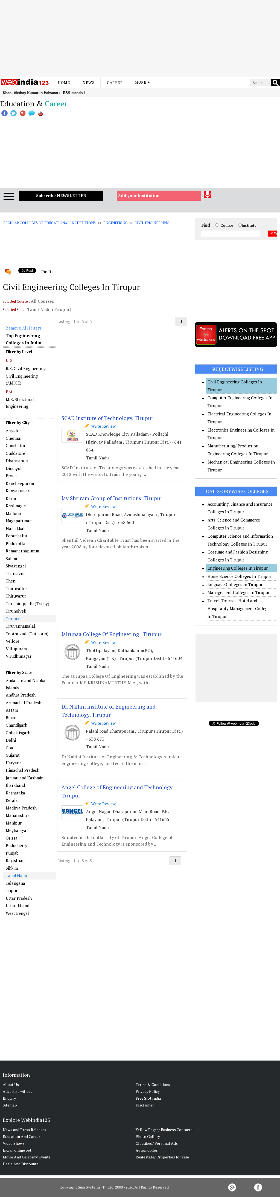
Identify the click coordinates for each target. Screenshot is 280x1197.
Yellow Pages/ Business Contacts (164, 1129)
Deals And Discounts (21, 1163)
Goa (9, 747)
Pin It (46, 271)
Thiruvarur (16, 596)
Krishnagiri (16, 505)
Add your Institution (139, 195)
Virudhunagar (18, 656)
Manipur (14, 823)
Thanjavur (15, 573)
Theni (11, 581)
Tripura (13, 890)
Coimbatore (17, 445)
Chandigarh (16, 725)
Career (115, 82)
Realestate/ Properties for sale (162, 1157)
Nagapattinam (19, 520)
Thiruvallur (16, 588)
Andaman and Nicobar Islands (26, 684)
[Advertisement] (140, 38)
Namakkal (15, 528)
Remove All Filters (23, 328)
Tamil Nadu (16, 875)
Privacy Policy (148, 1091)
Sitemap (10, 1105)
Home (64, 82)
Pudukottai (16, 543)
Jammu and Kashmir (24, 777)
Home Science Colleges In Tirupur (239, 576)
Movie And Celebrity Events (27, 1157)
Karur (11, 498)
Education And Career (21, 1136)
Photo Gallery (148, 1136)
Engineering (115, 222)
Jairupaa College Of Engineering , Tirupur (112, 634)
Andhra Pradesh (21, 695)
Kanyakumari (18, 490)
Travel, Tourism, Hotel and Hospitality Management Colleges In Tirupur (240, 608)
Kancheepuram (20, 483)
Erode (11, 475)
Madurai (13, 513)
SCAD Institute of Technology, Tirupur (107, 418)
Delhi (11, 740)
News (88, 82)
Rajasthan (15, 860)
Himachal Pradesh (22, 770)
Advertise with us (17, 1091)
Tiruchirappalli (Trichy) (27, 603)
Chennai (13, 438)
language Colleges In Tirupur (235, 584)
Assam (12, 710)
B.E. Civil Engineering (26, 368)
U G (9, 360)
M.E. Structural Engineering (20, 403)
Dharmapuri (17, 460)
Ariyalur (13, 430)
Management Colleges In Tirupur (239, 592)
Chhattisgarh (18, 732)
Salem (11, 558)
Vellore (12, 641)
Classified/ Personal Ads (157, 1143)
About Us (11, 1084)
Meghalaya (16, 830)
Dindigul (14, 468)
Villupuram (16, 648)
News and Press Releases (24, 1129)
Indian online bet (17, 1150)
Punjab (12, 853)
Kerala (12, 800)
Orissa (12, 838)
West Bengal (17, 913)
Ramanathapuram (22, 551)
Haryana (14, 762)
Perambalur (16, 535)
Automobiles (147, 1150)
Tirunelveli (16, 611)
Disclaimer (145, 1105)
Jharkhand (15, 785)
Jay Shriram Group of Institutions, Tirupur (112, 498)
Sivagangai (16, 566)
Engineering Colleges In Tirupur (238, 568)
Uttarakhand (17, 905)
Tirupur (13, 618)
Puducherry (16, 845)
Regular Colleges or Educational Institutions (49, 222)
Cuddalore (15, 453)
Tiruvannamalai (20, 626)
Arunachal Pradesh (23, 702)
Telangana (15, 883)
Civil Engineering (152, 222)
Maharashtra (18, 815)
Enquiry (9, 1098)
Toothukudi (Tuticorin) (27, 633)
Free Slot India (148, 1098)
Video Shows (14, 1143)
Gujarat (13, 755)
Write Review (102, 426)
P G (9, 391)
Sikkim (12, 868)
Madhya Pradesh (21, 808)
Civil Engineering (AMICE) (22, 379)
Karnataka (15, 793)
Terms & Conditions (153, 1084)
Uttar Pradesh (19, 898)
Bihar (11, 717)
